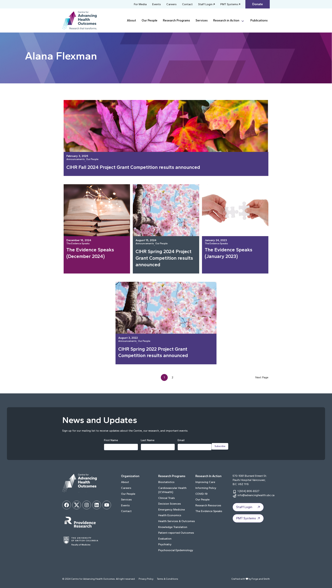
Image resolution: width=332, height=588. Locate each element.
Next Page (261, 377)
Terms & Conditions (167, 578)
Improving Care (205, 482)
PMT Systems (229, 4)
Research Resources (208, 505)
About (131, 20)
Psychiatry (165, 544)
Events (156, 4)
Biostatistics (166, 482)
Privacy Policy (146, 578)
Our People (149, 20)
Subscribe (220, 446)
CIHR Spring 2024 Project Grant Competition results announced (164, 257)
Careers (171, 4)
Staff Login (205, 4)
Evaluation (165, 538)
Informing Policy (205, 488)
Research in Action (226, 20)
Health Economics (169, 515)
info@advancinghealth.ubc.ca (255, 495)
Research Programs (176, 20)
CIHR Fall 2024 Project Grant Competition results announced (133, 167)
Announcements (75, 159)
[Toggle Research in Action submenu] (244, 20)
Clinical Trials (166, 498)
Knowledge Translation (172, 527)
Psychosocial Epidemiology (175, 550)
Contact (187, 4)
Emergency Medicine (171, 509)
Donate (257, 4)
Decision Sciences (169, 503)
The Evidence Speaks (78, 243)
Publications (259, 20)
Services (202, 20)
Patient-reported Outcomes (176, 532)
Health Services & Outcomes (176, 521)
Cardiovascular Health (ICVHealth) (172, 490)
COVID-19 (201, 493)
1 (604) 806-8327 (248, 491)
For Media (140, 4)
